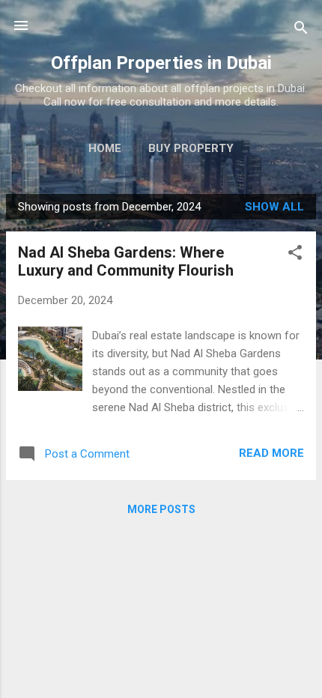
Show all (274, 206)
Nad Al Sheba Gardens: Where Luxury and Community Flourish (126, 261)
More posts (161, 509)
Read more (271, 453)
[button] (295, 255)
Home (104, 148)
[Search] (301, 30)
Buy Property (191, 148)
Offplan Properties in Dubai (161, 62)
